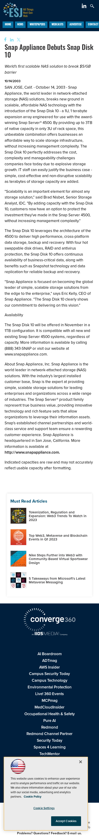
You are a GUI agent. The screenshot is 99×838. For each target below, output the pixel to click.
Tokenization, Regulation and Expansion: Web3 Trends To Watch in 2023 (58, 516)
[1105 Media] (49, 634)
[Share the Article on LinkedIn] (11, 40)
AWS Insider (49, 667)
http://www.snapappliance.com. (32, 452)
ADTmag (49, 660)
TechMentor (49, 754)
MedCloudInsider (49, 707)
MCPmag (50, 700)
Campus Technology (49, 680)
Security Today (49, 740)
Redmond (49, 727)
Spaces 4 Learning (50, 747)
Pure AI (49, 720)
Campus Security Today (49, 674)
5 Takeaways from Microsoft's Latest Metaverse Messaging (57, 580)
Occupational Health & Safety (49, 714)
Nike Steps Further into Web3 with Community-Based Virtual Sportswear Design (58, 559)
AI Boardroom (50, 654)
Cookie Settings (44, 808)
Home (8, 24)
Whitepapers (37, 24)
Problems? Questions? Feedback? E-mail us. (49, 833)
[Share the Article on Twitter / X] (18, 40)
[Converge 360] (49, 620)
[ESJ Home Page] (16, 9)
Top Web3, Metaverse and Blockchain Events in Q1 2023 (58, 537)
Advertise (76, 24)
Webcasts (57, 24)
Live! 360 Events (49, 694)
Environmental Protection (50, 687)
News (20, 24)
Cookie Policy (32, 796)
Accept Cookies (66, 821)
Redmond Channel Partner (49, 734)
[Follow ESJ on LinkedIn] (84, 6)
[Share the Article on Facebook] (3, 40)
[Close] (81, 762)
